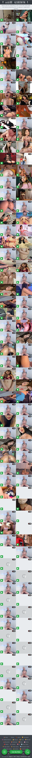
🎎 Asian (5, 737)
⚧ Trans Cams (15, 746)
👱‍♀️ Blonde (27, 739)
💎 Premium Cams (24, 746)
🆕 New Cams (24, 744)
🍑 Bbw (20, 742)
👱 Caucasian (25, 737)
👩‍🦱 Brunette (6, 742)
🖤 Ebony (11, 737)
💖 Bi (18, 744)
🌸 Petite (26, 742)
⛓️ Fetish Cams (8, 749)
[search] (27, 752)
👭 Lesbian (13, 744)
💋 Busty (6, 744)
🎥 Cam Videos (24, 751)
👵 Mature (15, 739)
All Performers (24, 756)
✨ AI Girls (15, 749)
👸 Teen (21, 739)
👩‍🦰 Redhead (14, 742)
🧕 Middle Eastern (6, 739)
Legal (29, 756)
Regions (11, 756)
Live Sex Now (16, 752)
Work (15, 756)
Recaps (18, 756)
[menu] (4, 752)
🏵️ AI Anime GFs (24, 749)
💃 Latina (18, 737)
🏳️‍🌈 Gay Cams (6, 746)
